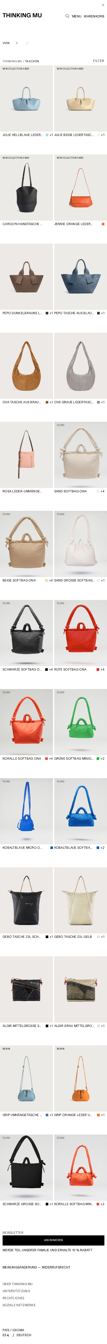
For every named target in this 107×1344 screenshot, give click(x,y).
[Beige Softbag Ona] (26, 544)
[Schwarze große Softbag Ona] (26, 1168)
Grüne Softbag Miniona (74, 758)
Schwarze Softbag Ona (23, 669)
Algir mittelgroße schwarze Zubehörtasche (23, 1025)
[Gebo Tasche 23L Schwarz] (26, 900)
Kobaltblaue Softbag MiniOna (74, 847)
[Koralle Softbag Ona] (26, 722)
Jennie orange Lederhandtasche (74, 224)
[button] (67, 15)
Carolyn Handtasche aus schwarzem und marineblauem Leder (23, 224)
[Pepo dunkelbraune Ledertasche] (26, 277)
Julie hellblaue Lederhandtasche (23, 135)
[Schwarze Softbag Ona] (26, 633)
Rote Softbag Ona (70, 669)
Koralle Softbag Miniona (74, 1204)
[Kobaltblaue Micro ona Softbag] (26, 811)
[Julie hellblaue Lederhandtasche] (26, 98)
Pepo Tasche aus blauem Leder (74, 313)
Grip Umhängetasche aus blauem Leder (23, 1115)
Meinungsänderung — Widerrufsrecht (36, 1267)
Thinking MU (13, 61)
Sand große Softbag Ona (74, 580)
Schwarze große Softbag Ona (23, 1204)
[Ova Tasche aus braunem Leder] (26, 366)
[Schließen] (101, 5)
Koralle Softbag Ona (22, 758)
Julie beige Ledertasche (74, 135)
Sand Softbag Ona (70, 491)
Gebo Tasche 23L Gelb (73, 936)
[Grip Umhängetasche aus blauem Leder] (26, 1078)
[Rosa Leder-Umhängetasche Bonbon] (26, 455)
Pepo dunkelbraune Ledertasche (23, 313)
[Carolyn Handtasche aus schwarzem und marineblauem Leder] (26, 187)
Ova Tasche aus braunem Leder (23, 402)
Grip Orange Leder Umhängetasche (74, 1115)
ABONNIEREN (53, 1240)
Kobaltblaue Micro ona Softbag (23, 847)
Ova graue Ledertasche (74, 402)
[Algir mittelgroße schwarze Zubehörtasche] (26, 989)
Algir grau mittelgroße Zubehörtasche (74, 1025)
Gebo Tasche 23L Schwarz (23, 936)
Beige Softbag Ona (19, 580)
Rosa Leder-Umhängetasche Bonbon (23, 491)
